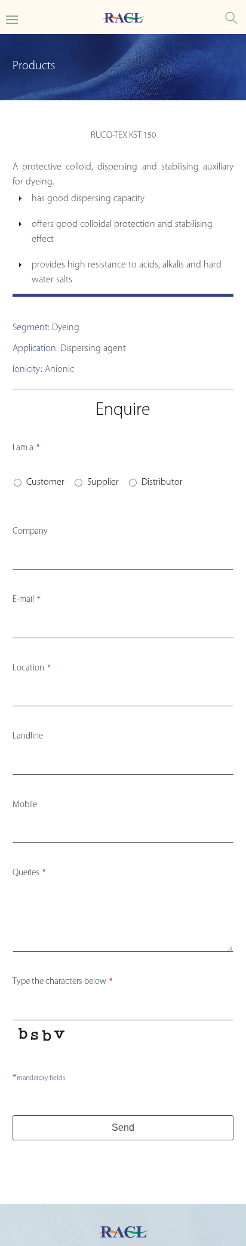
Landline (28, 736)
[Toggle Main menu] (12, 18)
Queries (29, 873)
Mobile (25, 805)
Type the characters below (62, 981)
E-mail (26, 599)
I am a (26, 448)
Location (31, 668)
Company (30, 531)
